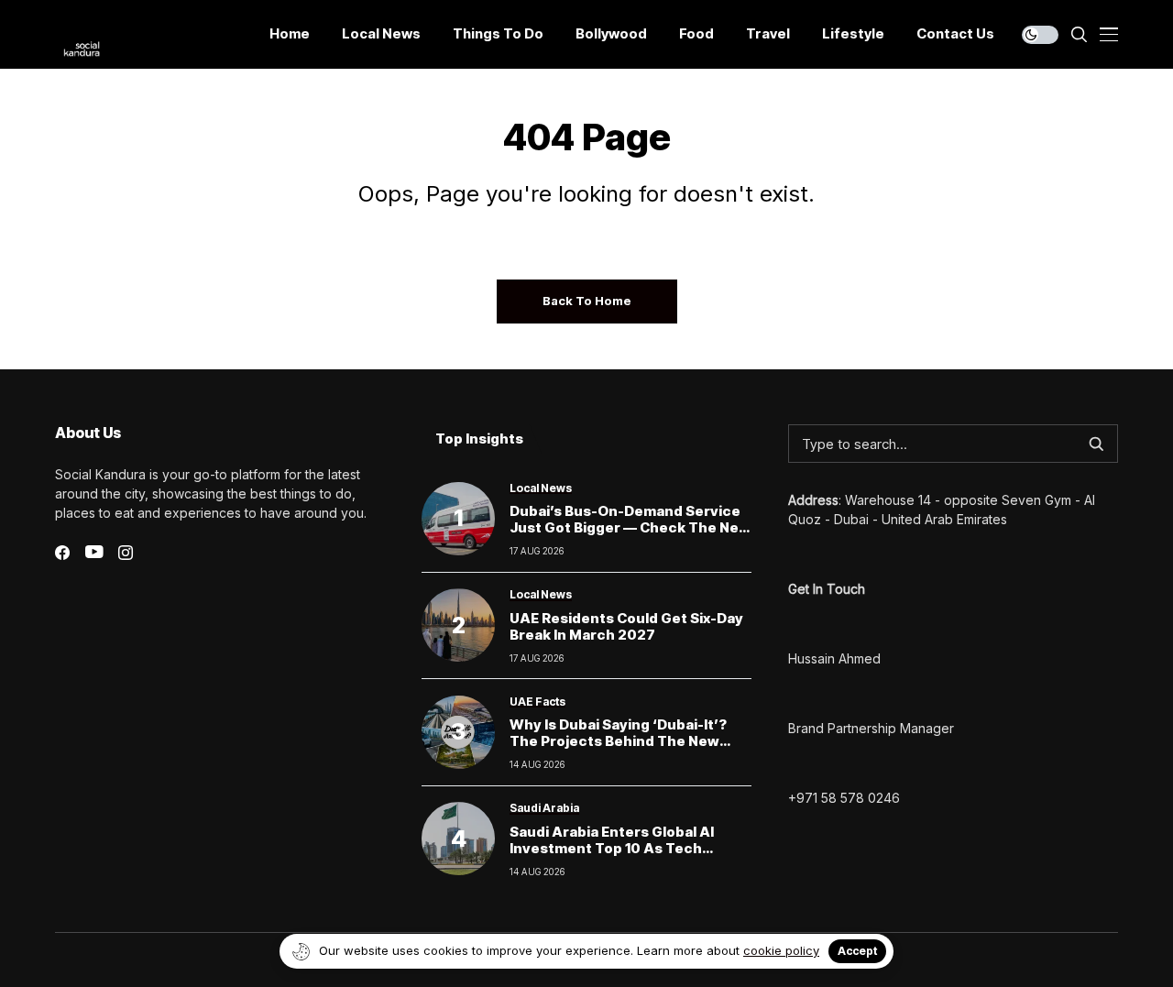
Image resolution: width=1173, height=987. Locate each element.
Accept (857, 951)
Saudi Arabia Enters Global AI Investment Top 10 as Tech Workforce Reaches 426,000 (614, 848)
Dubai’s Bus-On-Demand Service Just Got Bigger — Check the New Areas (630, 527)
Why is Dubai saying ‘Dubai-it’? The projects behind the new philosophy (618, 741)
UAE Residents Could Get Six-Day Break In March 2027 (626, 626)
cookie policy (781, 950)
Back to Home (587, 300)
